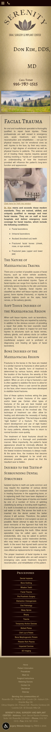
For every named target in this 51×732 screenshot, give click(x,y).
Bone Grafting (26, 583)
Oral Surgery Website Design (18, 725)
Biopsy (26, 614)
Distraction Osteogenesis (26, 601)
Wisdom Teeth (26, 587)
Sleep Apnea (26, 610)
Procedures (25, 573)
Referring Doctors (25, 681)
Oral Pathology (26, 605)
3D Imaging (26, 650)
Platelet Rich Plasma (26, 641)
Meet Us (25, 674)
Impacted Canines (26, 646)
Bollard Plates (26, 628)
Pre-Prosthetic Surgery (26, 596)
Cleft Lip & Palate (26, 632)
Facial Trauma (26, 592)
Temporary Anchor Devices (26, 623)
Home (25, 664)
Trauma (26, 619)
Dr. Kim (7, 207)
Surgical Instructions (25, 678)
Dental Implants (26, 578)
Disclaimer (25, 688)
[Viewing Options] (6, 726)
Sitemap (25, 691)
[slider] (25, 199)
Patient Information (25, 668)
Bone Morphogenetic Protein (26, 637)
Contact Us (25, 685)
